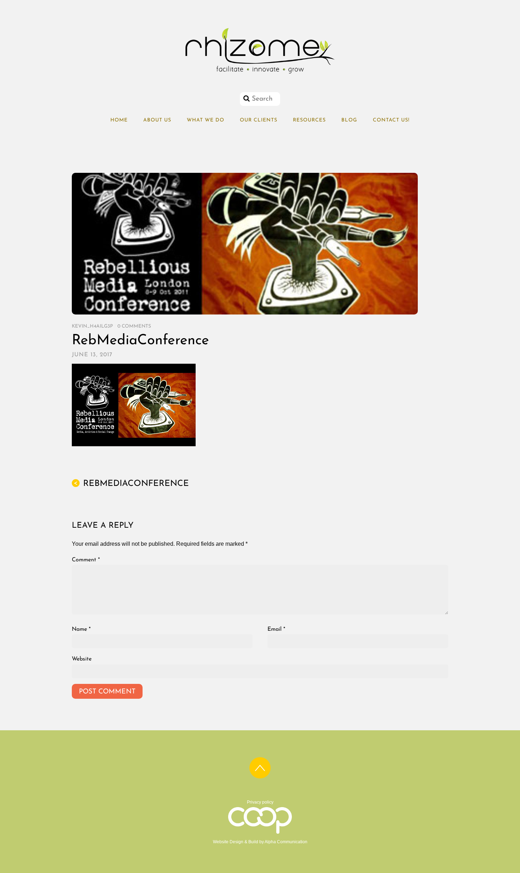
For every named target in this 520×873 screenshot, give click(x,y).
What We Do (205, 120)
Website (82, 659)
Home (119, 120)
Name (81, 629)
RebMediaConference (140, 341)
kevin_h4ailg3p (92, 326)
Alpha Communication (286, 841)
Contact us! (391, 120)
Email (276, 629)
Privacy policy (260, 802)
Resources (309, 120)
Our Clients (258, 120)
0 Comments (134, 326)
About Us (157, 120)
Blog (349, 120)
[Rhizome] (260, 74)
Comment (86, 560)
